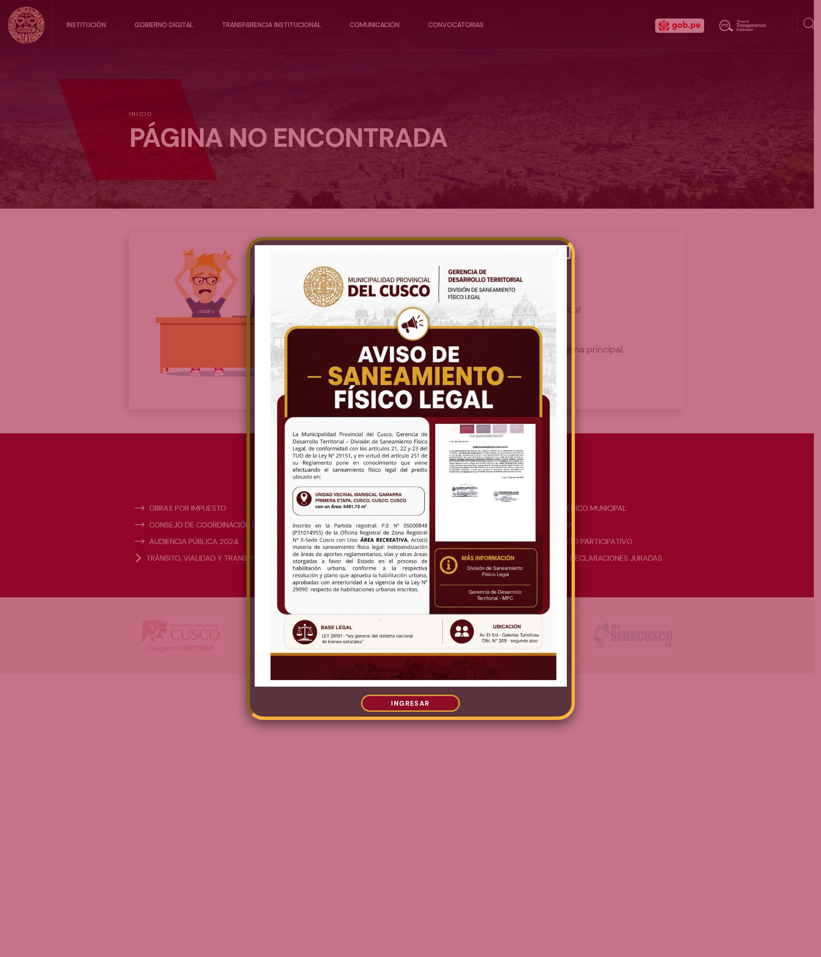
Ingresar (410, 703)
